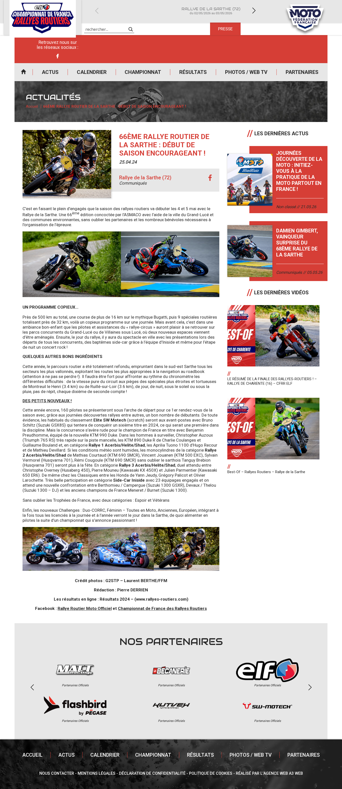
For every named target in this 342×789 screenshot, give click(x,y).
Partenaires (302, 72)
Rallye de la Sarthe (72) (211, 11)
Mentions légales (96, 773)
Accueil (24, 72)
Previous (96, 11)
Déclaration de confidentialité (152, 773)
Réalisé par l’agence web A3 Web (269, 773)
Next (253, 11)
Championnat (143, 72)
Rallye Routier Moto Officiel (85, 608)
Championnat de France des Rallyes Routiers (162, 608)
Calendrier (92, 72)
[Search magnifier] (130, 29)
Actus (50, 72)
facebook (210, 178)
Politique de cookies (210, 773)
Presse (225, 28)
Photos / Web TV (246, 72)
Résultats (193, 72)
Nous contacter (56, 773)
